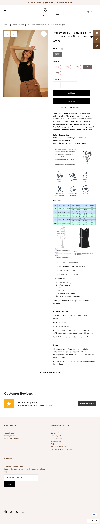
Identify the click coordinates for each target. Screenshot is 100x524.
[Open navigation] (10, 11)
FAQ (52, 444)
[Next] (14, 34)
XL (88, 67)
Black (57, 54)
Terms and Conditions (12, 438)
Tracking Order (56, 441)
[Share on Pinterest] (96, 46)
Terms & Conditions (59, 447)
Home (6, 25)
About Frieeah (9, 433)
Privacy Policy (9, 436)
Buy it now (72, 101)
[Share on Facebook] (96, 33)
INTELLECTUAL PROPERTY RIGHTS (63, 449)
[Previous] (7, 34)
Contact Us (55, 433)
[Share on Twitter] (96, 39)
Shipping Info (56, 436)
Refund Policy (56, 438)
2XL (57, 73)
